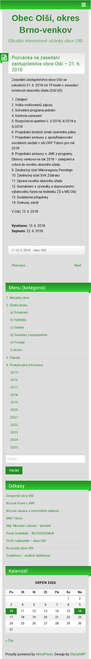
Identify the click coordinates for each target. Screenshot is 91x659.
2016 (14, 380)
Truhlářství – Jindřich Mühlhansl (28, 556)
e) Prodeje (17, 342)
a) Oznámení (19, 312)
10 (11, 611)
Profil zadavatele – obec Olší (26, 541)
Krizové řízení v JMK (20, 503)
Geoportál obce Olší (20, 496)
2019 (14, 402)
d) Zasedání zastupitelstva (28, 335)
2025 (14, 447)
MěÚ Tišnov (14, 518)
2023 (14, 432)
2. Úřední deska (16, 305)
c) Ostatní (17, 327)
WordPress (44, 654)
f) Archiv (16, 350)
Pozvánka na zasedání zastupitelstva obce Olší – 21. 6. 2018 (46, 63)
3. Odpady (13, 358)
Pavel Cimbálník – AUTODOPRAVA (30, 533)
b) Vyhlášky (18, 320)
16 (79, 611)
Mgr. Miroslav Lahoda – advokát (28, 526)
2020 (14, 410)
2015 (14, 372)
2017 (14, 387)
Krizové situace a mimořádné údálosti (32, 511)
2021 (14, 417)
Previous (18, 265)
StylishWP (78, 654)
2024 (14, 440)
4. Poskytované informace (24, 365)
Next (77, 265)
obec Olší (39, 250)
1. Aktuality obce (17, 298)
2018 (14, 395)
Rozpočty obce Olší (19, 548)
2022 (14, 425)
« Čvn (10, 641)
